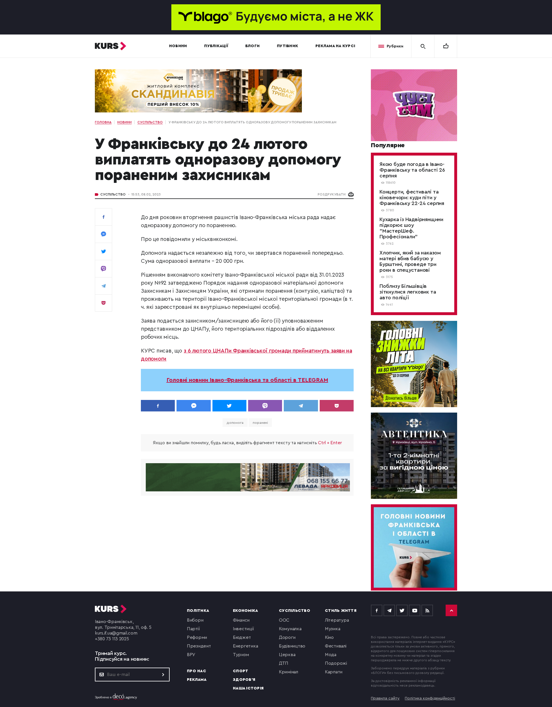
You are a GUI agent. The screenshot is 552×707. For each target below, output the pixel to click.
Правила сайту (385, 698)
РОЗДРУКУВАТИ (332, 194)
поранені (260, 422)
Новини (178, 46)
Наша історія (248, 688)
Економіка (245, 611)
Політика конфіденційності (430, 698)
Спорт (240, 671)
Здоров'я (244, 680)
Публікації (216, 46)
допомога (235, 422)
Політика (198, 611)
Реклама (196, 680)
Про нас (196, 671)
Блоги (252, 46)
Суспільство (113, 194)
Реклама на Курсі (335, 46)
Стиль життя (340, 611)
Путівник (287, 46)
